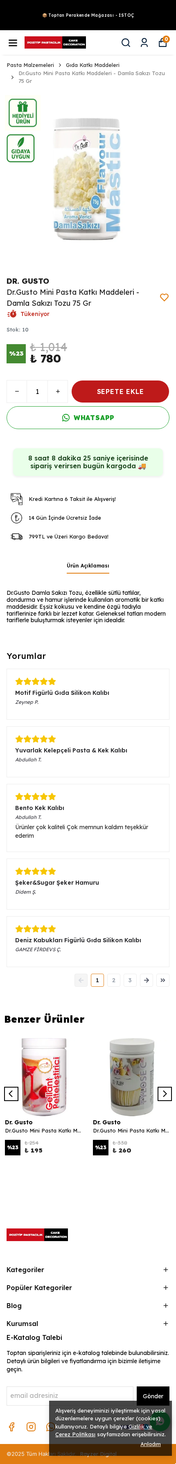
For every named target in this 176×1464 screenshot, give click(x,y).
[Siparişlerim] (144, 43)
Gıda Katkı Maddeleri (93, 65)
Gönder (153, 1396)
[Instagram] (31, 1427)
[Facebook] (11, 1427)
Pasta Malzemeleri (30, 65)
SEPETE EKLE (120, 391)
